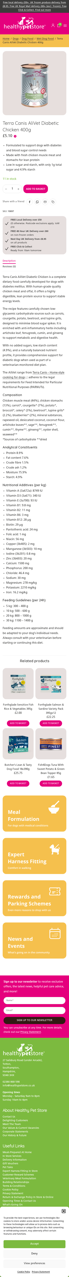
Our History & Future (15, 1135)
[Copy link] (53, 202)
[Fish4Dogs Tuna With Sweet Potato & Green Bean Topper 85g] (50, 743)
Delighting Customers (15, 1120)
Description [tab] (9, 261)
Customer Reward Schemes (18, 1175)
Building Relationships (16, 1182)
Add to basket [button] (18, 723)
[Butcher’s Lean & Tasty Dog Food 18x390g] (18, 743)
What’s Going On (13, 1204)
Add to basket (35, 188)
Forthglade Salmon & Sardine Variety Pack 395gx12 (51, 709)
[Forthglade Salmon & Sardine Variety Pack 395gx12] (50, 683)
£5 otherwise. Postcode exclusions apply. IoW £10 (35, 223)
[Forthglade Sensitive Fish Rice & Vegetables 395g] (18, 683)
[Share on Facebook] (29, 202)
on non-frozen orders (29, 233)
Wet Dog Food (45, 39)
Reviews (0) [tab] (9, 267)
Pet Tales (8, 1167)
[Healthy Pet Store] (25, 23)
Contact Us (9, 1117)
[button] (63, 1211)
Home (6, 39)
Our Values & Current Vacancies (21, 1128)
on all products (28, 240)
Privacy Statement (41, 1272)
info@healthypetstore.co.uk (19, 1085)
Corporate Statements (15, 1132)
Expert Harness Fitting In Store (20, 1171)
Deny (34, 1253)
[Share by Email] (45, 202)
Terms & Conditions (14, 1186)
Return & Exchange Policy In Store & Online (28, 1197)
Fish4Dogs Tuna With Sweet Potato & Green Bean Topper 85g (51, 769)
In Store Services (12, 1156)
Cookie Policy (23, 1272)
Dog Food (27, 39)
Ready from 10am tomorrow (26, 248)
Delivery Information (15, 1160)
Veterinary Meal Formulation (19, 1178)
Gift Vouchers (10, 1163)
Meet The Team (12, 1124)
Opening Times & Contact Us (19, 1201)
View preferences (34, 1263)
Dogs (16, 39)
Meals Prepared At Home (17, 1152)
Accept (34, 1244)
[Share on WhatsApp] (37, 202)
